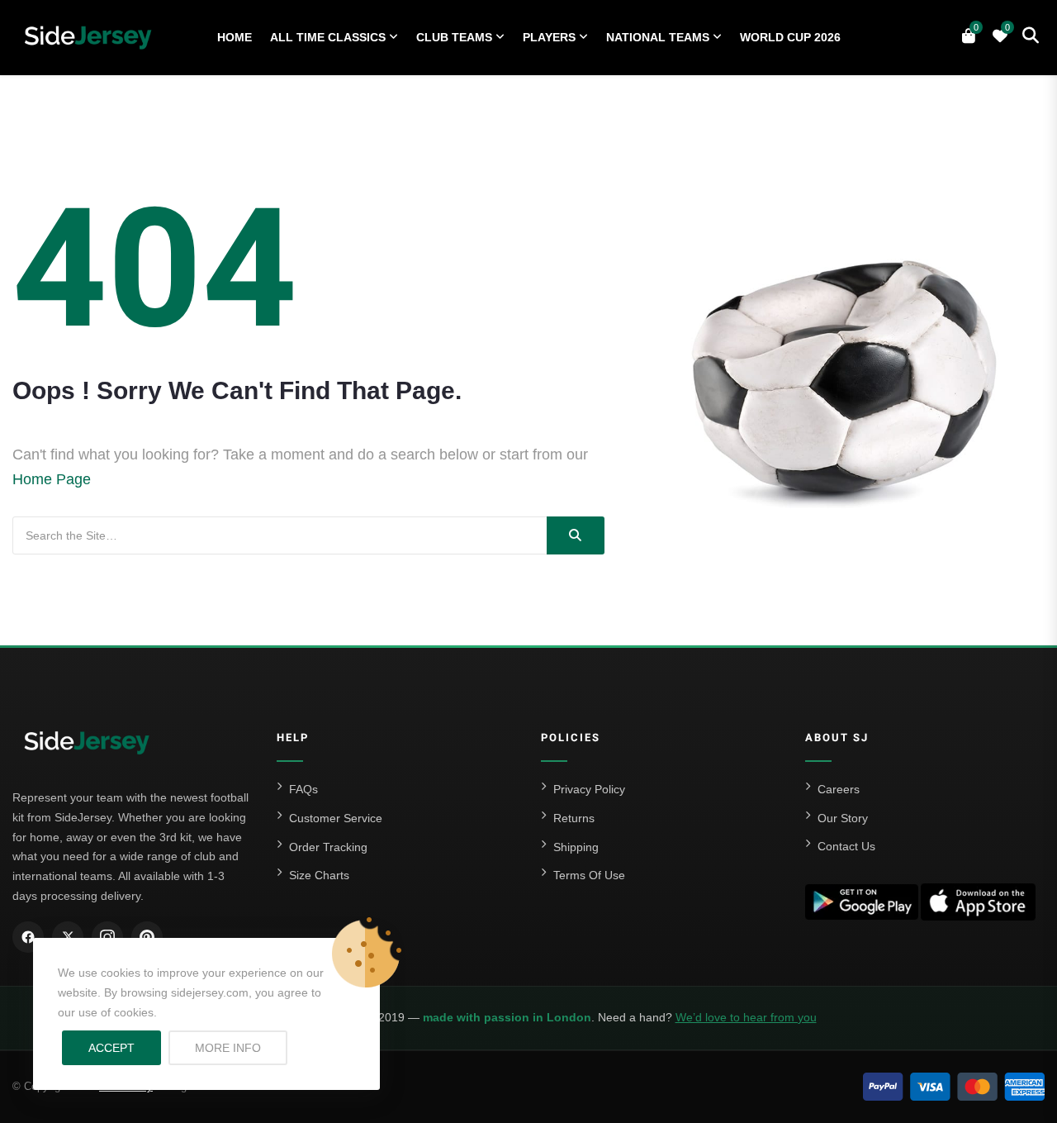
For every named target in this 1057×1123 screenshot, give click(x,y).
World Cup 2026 (790, 37)
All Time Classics (328, 37)
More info (241, 1047)
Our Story (843, 818)
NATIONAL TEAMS (657, 37)
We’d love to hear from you (746, 1017)
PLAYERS (549, 37)
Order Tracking (328, 847)
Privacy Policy (589, 789)
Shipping (576, 847)
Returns (574, 818)
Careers (839, 789)
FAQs (303, 789)
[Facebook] (28, 937)
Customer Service (335, 818)
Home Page (51, 479)
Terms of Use (589, 875)
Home (234, 37)
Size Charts (319, 875)
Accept (111, 1047)
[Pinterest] (147, 937)
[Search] (575, 535)
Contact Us (846, 846)
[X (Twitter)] (67, 937)
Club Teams (454, 37)
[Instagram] (107, 937)
